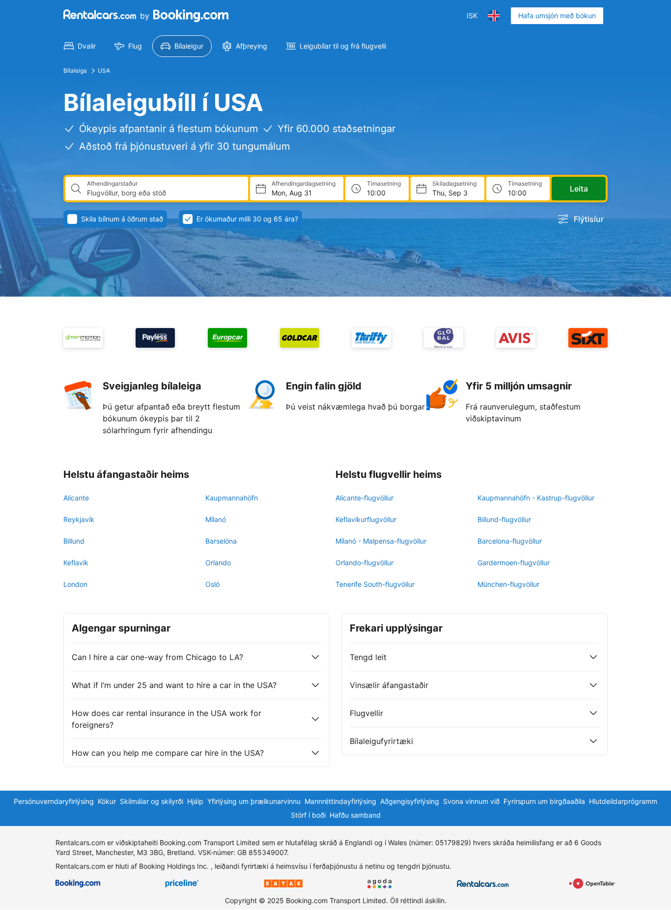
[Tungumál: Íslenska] (494, 16)
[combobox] (163, 193)
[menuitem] (80, 46)
